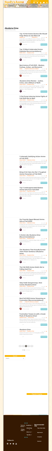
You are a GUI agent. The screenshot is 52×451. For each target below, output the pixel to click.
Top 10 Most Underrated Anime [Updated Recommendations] (31, 50)
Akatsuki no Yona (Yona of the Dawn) (35, 37)
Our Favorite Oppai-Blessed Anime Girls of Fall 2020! (32, 220)
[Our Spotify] (40, 3)
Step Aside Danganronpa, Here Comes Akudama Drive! (31, 284)
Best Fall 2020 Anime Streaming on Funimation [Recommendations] (32, 299)
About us (29, 432)
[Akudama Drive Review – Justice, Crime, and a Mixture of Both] (11, 86)
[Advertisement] (26, 17)
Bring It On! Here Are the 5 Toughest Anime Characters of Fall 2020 (33, 173)
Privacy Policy (22, 430)
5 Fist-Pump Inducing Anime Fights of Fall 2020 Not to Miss (33, 97)
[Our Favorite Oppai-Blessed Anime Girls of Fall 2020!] (11, 224)
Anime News (31, 317)
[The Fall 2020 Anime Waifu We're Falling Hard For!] (11, 272)
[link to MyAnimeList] (35, 433)
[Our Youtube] (44, 3)
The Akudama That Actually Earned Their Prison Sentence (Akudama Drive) (32, 251)
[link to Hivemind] (35, 442)
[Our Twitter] (37, 3)
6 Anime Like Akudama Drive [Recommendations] (30, 236)
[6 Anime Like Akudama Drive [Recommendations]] (11, 240)
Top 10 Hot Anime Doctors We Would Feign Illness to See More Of (33, 35)
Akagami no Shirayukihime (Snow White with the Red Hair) (24, 37)
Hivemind (39, 441)
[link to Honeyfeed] (35, 437)
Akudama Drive (30, 52)
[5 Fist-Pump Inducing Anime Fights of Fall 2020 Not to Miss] (11, 101)
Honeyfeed (39, 436)
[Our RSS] (47, 3)
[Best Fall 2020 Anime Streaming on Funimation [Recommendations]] (11, 303)
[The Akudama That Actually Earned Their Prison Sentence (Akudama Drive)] (11, 255)
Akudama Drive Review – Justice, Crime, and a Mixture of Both (31, 82)
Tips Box (29, 434)
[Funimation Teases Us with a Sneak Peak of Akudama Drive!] (11, 319)
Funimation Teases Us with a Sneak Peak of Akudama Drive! (32, 315)
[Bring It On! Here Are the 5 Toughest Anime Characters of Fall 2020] (11, 177)
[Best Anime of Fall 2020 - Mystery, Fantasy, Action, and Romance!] (11, 70)
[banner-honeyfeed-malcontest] (15, 400)
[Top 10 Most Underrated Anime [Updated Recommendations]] (11, 54)
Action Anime (23, 52)
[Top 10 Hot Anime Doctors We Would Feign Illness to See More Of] (11, 39)
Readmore (44, 44)
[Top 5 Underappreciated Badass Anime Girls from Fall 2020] (11, 193)
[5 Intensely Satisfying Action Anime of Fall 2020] (11, 161)
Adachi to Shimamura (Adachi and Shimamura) (31, 68)
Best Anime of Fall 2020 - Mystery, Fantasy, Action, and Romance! (32, 66)
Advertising (29, 428)
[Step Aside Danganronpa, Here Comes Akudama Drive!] (11, 288)
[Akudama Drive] (11, 335)
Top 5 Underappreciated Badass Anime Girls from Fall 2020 (31, 189)
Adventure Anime (31, 160)
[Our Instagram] (34, 3)
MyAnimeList (40, 432)
